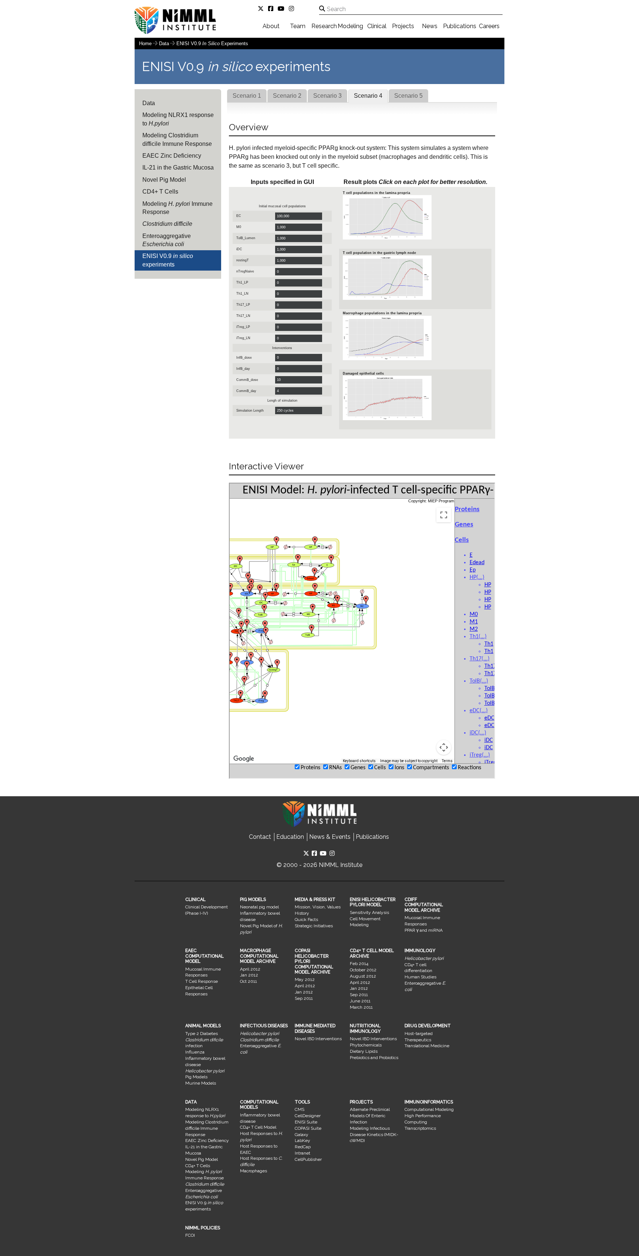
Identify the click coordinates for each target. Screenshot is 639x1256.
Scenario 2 (287, 96)
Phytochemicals (366, 1045)
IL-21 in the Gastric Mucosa (178, 167)
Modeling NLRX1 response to (178, 119)
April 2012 (250, 969)
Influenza (194, 1052)
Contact (260, 836)
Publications (459, 26)
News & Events (330, 836)
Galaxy (301, 1134)
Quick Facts (306, 919)
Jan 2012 (249, 975)
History (302, 913)
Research (324, 26)
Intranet (302, 1153)
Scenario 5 (408, 96)
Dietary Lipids (364, 1051)
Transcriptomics (420, 1128)
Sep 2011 (304, 998)
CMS (299, 1109)
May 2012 (305, 979)
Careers (489, 26)
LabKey (302, 1140)
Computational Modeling (429, 1109)
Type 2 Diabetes (201, 1033)
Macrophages (253, 1170)
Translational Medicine (427, 1045)
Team (297, 26)
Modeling (350, 26)
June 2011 (360, 1001)
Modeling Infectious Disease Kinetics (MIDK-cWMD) (374, 1134)
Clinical (376, 26)
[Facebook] (272, 8)
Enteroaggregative (166, 240)
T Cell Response (201, 981)
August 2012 (363, 976)
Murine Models (200, 1083)
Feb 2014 (359, 963)
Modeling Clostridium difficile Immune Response (177, 139)
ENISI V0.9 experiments (212, 43)
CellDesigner (308, 1115)
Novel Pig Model (164, 180)
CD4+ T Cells (160, 191)
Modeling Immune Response (177, 208)
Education (290, 836)
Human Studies (420, 976)
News (429, 26)
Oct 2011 (248, 981)
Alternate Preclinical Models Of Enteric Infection (370, 1116)
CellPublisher (308, 1159)
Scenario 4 (368, 96)
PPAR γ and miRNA (424, 930)
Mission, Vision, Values (318, 907)
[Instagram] (293, 8)
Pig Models (196, 1076)
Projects (403, 26)
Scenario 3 (327, 96)
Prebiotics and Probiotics (374, 1057)
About (271, 26)
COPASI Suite (308, 1128)
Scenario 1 (247, 96)
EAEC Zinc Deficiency (171, 156)
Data (164, 43)
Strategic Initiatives (314, 925)
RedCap (303, 1146)
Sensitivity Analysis (369, 912)
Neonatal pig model (259, 907)
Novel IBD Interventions (318, 1038)
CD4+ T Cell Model (258, 1127)
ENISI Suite (306, 1122)
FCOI (190, 1235)
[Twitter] (262, 8)
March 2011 (361, 1007)
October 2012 (363, 969)
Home (145, 43)
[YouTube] (282, 8)
